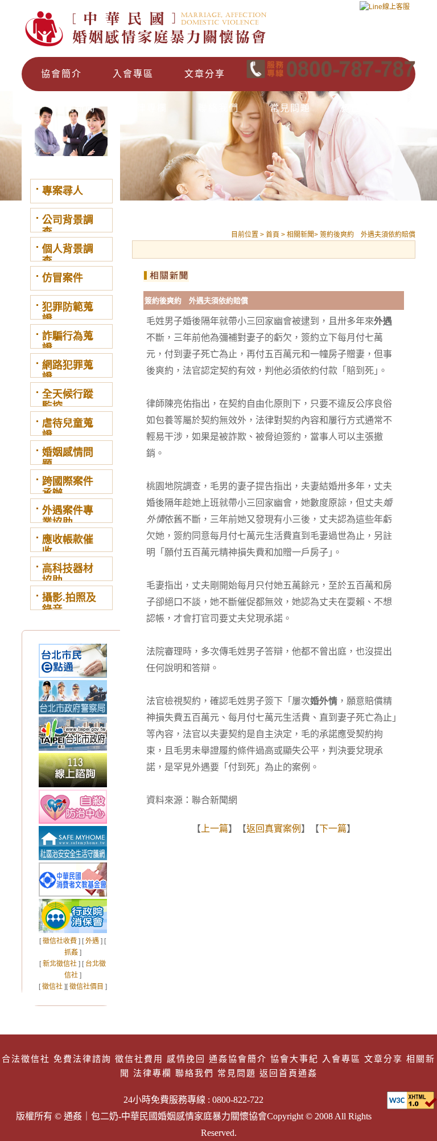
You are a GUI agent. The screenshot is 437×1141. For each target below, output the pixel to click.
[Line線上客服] (385, 11)
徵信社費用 (139, 1059)
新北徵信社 (60, 964)
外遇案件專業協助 (67, 516)
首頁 (273, 235)
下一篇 (333, 828)
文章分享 (204, 74)
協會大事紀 (294, 1059)
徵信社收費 (60, 941)
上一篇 (214, 828)
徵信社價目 (86, 987)
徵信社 (52, 987)
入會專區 (133, 74)
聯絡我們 (218, 108)
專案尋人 (62, 191)
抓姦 (71, 952)
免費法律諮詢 (82, 1059)
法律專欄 (146, 108)
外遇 (92, 941)
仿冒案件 (62, 278)
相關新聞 (75, 108)
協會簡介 (61, 74)
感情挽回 (186, 1059)
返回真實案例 (273, 828)
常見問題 (290, 108)
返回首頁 (361, 108)
